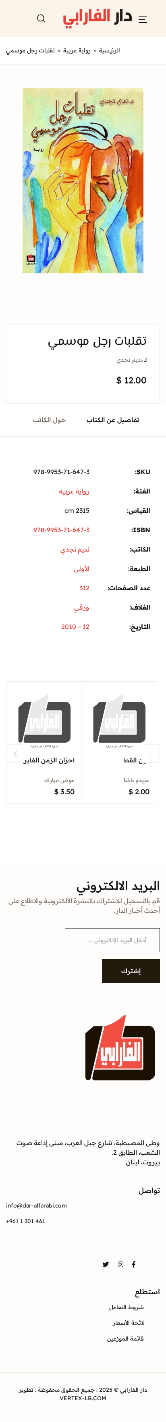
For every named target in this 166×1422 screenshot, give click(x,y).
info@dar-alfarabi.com (36, 1205)
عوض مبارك (59, 780)
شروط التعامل (126, 1307)
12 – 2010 (75, 627)
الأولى (81, 568)
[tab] (113, 420)
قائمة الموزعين (125, 1338)
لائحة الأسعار (128, 1322)
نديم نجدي (129, 359)
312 (84, 588)
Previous (15, 754)
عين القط (136, 760)
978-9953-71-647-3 (61, 530)
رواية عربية (77, 50)
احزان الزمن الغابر (49, 760)
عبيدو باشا (136, 780)
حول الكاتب (49, 420)
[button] (143, 19)
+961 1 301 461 (25, 1221)
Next (151, 754)
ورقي (81, 607)
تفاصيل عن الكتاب (113, 420)
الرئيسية (109, 50)
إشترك (131, 971)
